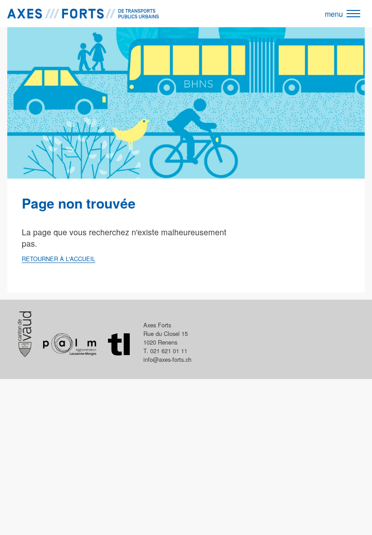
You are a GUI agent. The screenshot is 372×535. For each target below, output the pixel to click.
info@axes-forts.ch (167, 359)
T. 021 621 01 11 (165, 350)
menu (334, 14)
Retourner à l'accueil (58, 258)
